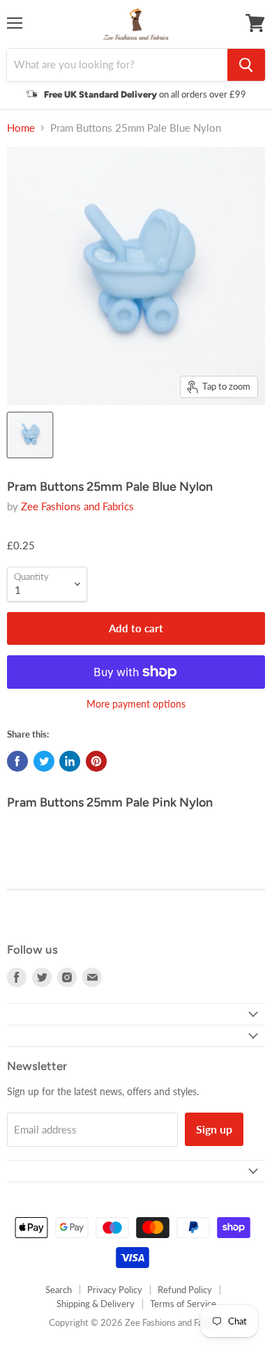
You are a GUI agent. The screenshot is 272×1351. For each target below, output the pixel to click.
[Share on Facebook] (17, 761)
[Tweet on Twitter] (43, 761)
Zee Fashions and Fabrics (77, 506)
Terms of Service (183, 1303)
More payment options (136, 704)
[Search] (246, 65)
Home (21, 128)
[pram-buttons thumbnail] (30, 435)
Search (58, 1289)
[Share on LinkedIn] (69, 761)
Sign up (214, 1129)
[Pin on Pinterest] (96, 761)
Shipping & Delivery (95, 1303)
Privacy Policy (114, 1289)
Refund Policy (185, 1289)
